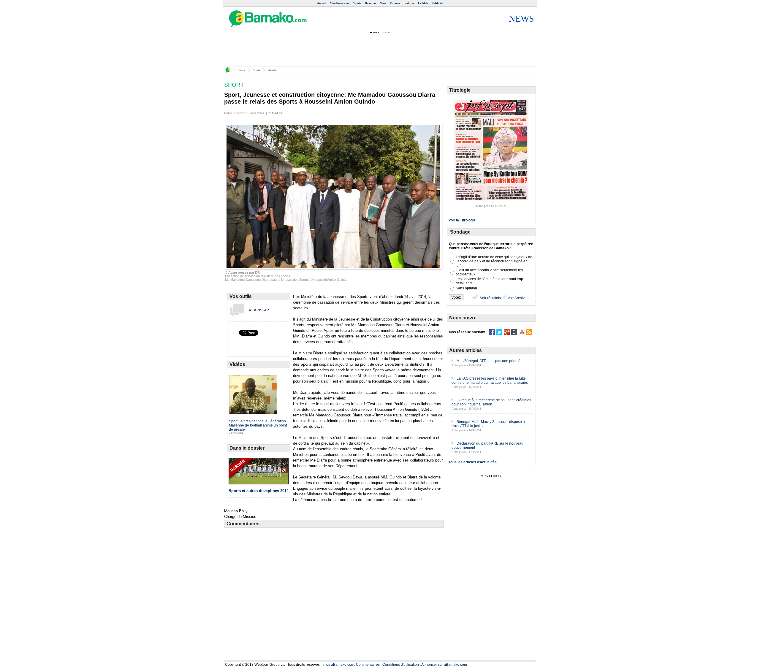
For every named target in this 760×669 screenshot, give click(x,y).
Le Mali (423, 3)
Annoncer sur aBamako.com (444, 664)
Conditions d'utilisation (400, 664)
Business (370, 3)
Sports (357, 3)
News (383, 3)
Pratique (408, 3)
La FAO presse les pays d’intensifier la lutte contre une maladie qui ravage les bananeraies (490, 380)
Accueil (321, 3)
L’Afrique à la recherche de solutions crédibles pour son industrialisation (491, 402)
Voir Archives (517, 298)
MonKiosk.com (339, 3)
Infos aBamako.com (338, 664)
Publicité (437, 3)
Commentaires (368, 664)
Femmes (395, 3)
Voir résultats (490, 298)
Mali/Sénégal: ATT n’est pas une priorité (488, 361)
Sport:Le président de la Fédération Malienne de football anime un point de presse (258, 425)
